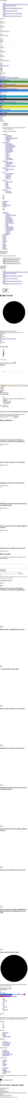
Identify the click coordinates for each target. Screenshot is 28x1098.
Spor (1, 666)
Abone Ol (16, 417)
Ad (20, 572)
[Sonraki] (4, 268)
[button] (1, 69)
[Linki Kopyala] (15, 363)
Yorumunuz (3, 569)
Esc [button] (16, 1097)
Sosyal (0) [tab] (5, 123)
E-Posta (21, 573)
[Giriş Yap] (1, 117)
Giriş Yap (9, 580)
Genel (1, 444)
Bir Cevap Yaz (5, 554)
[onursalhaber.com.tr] (7, 44)
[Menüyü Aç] (1, 46)
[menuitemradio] (12, 259)
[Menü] (1, 40)
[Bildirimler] (1, 119)
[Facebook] (3, 195)
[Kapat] (1, 72)
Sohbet (2, 1091)
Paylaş (6, 406)
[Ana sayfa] (4, 209)
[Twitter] (3, 197)
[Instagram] (3, 198)
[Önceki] (1, 268)
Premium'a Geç (5, 65)
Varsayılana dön (6, 403)
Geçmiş (6, 1091)
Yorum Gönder (4, 580)
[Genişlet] (1, 1090)
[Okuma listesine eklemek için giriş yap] (0, 466)
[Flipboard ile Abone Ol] (14, 338)
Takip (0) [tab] (5, 125)
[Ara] (1, 67)
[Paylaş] (3, 356)
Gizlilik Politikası (4, 988)
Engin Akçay (3, 331)
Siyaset (1, 626)
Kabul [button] (10, 988)
